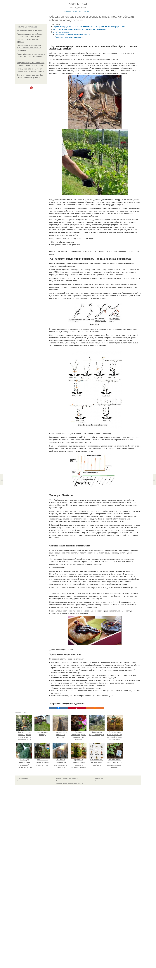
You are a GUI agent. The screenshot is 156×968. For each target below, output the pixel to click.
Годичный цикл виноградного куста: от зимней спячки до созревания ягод (31, 56)
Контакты (58, 778)
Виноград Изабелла (61, 32)
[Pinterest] (77, 708)
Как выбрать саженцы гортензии (30, 30)
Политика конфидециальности (64, 780)
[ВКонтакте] (58, 708)
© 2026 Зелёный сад (23, 778)
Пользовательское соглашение (70, 778)
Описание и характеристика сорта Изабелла (72, 34)
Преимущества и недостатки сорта (68, 37)
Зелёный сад (78, 4)
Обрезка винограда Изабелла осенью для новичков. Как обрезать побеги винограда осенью (89, 26)
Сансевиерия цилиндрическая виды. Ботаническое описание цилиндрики (29, 47)
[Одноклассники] (95, 708)
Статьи (86, 11)
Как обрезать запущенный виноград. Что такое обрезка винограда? (79, 29)
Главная (67, 11)
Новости (77, 11)
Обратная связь (99, 778)
